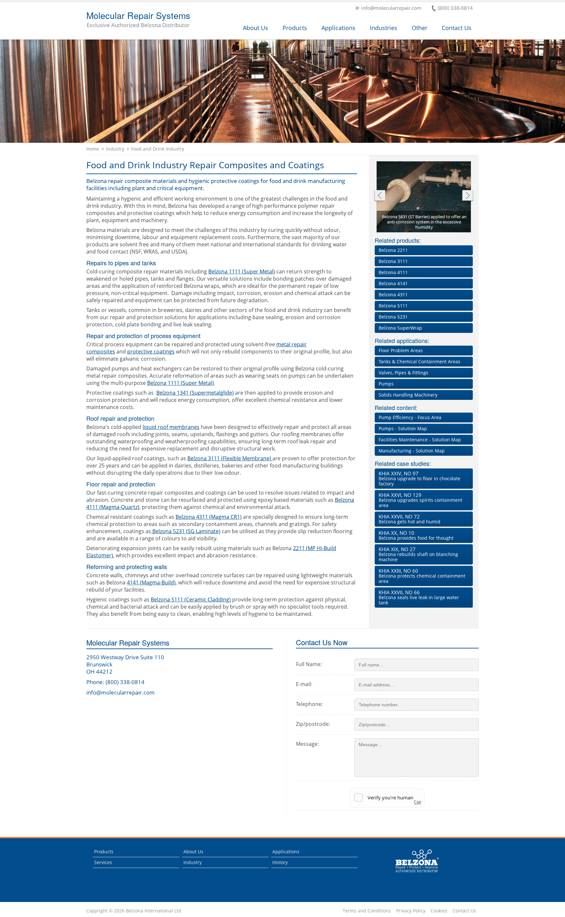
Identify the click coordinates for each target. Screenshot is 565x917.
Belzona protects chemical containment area (422, 575)
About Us (255, 28)
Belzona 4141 (393, 283)
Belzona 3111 (393, 261)
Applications (338, 28)
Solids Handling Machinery (408, 395)
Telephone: (309, 704)
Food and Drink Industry (157, 149)
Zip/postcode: (313, 724)
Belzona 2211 (393, 250)
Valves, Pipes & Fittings (403, 372)
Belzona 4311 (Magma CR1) (209, 516)
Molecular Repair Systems (138, 20)
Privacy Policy (410, 911)
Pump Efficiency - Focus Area (410, 417)
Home (92, 149)
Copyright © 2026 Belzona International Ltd (133, 911)
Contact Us (456, 28)
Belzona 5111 (393, 306)
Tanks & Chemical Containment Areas (419, 361)
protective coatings (151, 351)
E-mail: (304, 684)
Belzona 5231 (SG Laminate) (185, 531)
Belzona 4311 (393, 294)
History (280, 862)
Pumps (386, 384)
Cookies (439, 911)
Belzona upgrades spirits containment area (420, 500)
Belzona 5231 (393, 317)
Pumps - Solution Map (403, 428)
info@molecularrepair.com (391, 8)
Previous (379, 196)
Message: (307, 743)
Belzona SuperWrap (400, 328)
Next (467, 196)
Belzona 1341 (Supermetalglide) (195, 392)
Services (103, 862)
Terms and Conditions (367, 911)
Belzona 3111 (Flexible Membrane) (229, 458)
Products (294, 28)
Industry (115, 149)
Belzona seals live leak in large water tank (419, 597)
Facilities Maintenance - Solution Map (420, 439)
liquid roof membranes (171, 427)
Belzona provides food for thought (416, 535)
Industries (383, 28)
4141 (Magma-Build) (151, 582)
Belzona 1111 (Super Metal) (241, 271)
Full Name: (309, 664)
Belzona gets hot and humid (409, 519)
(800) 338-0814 (455, 8)
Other (419, 28)
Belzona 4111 (393, 272)
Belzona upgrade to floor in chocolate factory (419, 478)
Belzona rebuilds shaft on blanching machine (418, 554)
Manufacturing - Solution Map (412, 451)
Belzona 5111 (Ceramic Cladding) (191, 599)
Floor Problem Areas (401, 350)
